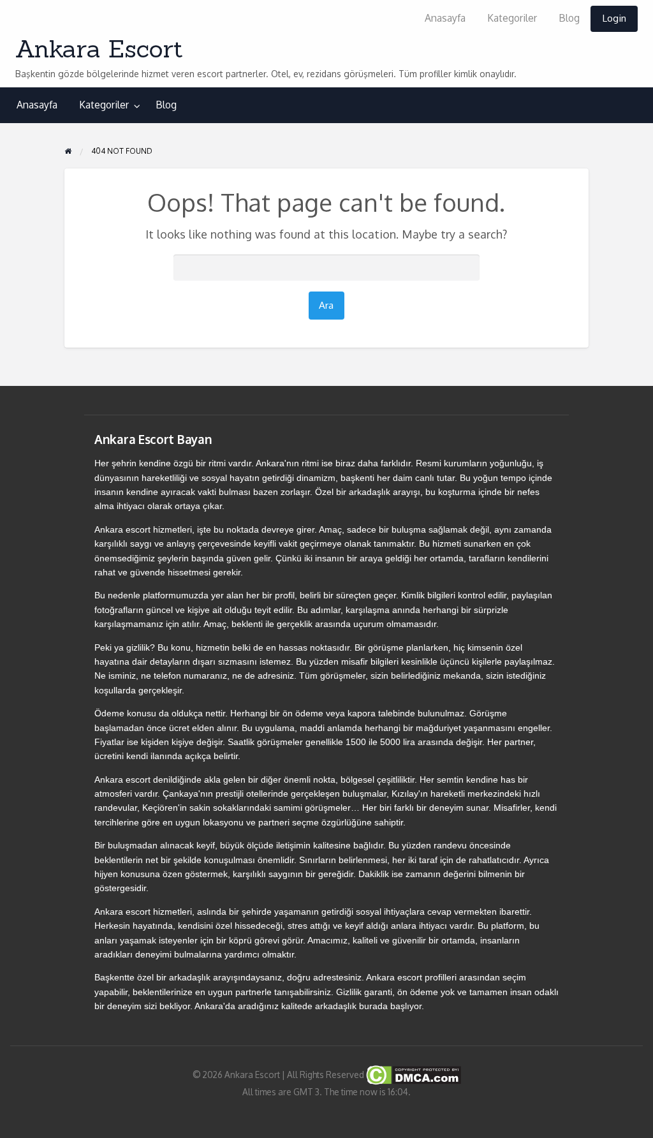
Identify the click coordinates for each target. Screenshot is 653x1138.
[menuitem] (445, 19)
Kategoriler (512, 17)
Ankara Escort (99, 48)
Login (614, 17)
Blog (569, 17)
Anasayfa (445, 17)
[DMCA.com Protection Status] (412, 1073)
